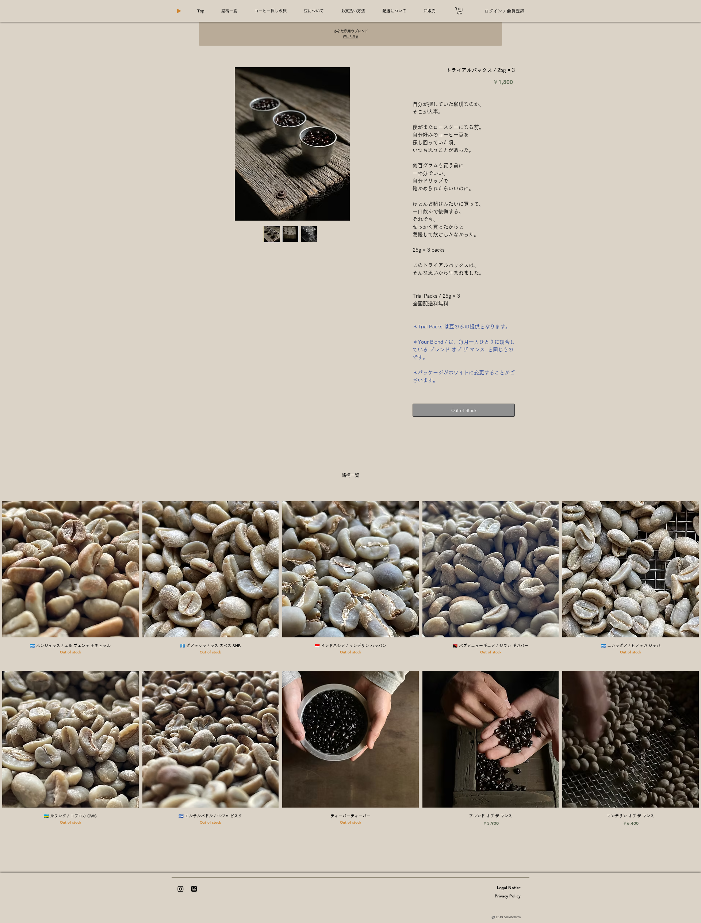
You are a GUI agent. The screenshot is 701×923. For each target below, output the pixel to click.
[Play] (179, 11)
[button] (229, 10)
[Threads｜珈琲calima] (194, 889)
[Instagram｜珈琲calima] (180, 889)
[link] (459, 10)
